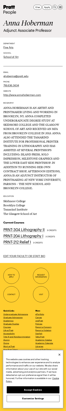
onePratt (39, 320)
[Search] (54, 7)
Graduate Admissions (13, 317)
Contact (11, 294)
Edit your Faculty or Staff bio (24, 256)
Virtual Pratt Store (43, 349)
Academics (8, 320)
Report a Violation (43, 330)
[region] (33, 379)
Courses (7, 327)
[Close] (59, 354)
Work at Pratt (9, 346)
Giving (6, 343)
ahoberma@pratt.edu (16, 76)
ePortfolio (39, 314)
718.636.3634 (11, 85)
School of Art (11, 56)
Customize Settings (33, 398)
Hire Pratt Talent (10, 349)
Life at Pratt (8, 330)
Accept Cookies (33, 390)
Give (37, 7)
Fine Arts (8, 47)
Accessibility (9, 333)
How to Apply (11, 276)
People (9, 12)
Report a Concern (43, 327)
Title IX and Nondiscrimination (16, 337)
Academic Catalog (43, 340)
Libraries (39, 346)
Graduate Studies (11, 324)
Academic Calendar (44, 343)
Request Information (41, 276)
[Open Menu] (60, 7)
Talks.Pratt (39, 337)
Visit (41, 294)
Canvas (38, 317)
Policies (38, 324)
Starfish (38, 333)
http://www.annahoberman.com (22, 94)
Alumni (6, 340)
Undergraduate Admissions (15, 314)
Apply (47, 7)
